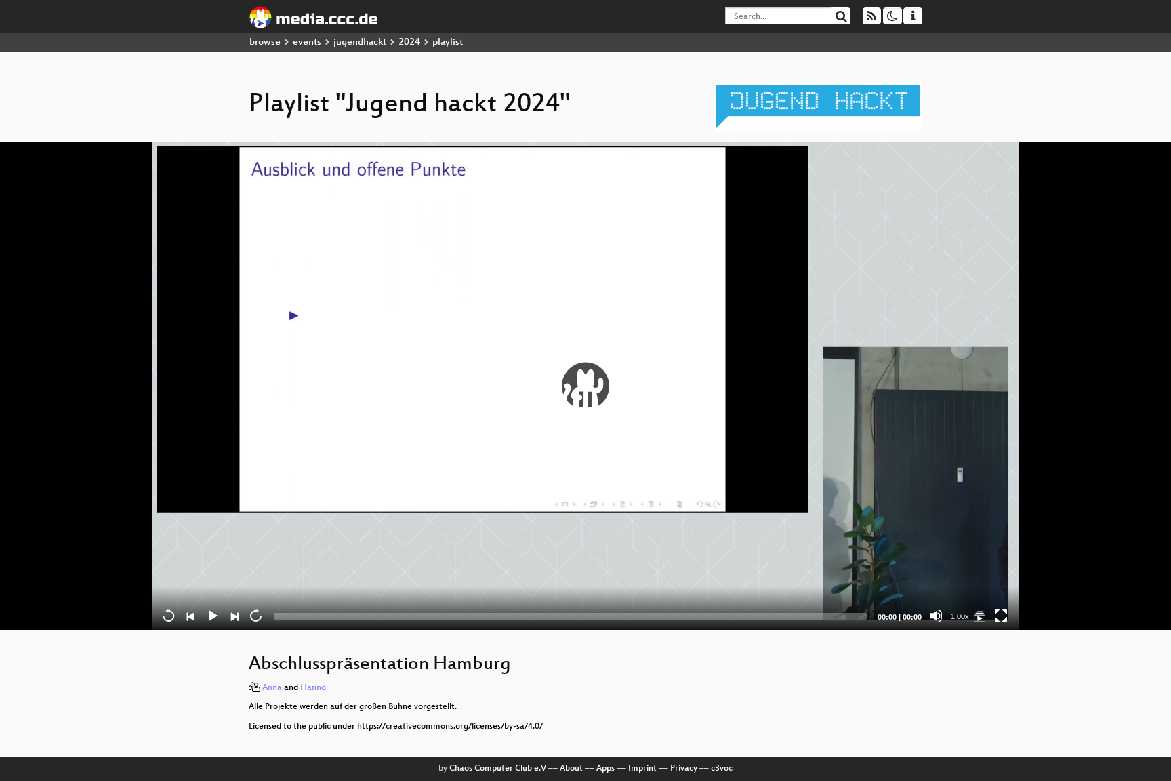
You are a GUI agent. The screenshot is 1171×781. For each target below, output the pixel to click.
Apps (605, 769)
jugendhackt (359, 42)
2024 (409, 42)
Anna (272, 688)
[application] (585, 386)
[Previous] (190, 615)
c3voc (722, 769)
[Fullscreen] (1001, 615)
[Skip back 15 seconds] (169, 615)
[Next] (234, 615)
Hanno (313, 688)
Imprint (642, 769)
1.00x (960, 616)
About (571, 769)
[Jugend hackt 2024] (979, 615)
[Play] (585, 386)
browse (265, 42)
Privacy (683, 769)
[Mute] (936, 615)
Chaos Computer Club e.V (497, 769)
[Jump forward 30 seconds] (255, 615)
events (307, 42)
